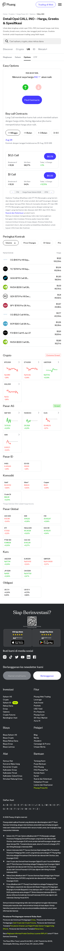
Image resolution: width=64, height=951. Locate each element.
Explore (12, 14)
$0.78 (50, 156)
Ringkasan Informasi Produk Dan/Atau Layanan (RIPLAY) (27, 933)
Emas (33, 919)
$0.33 (50, 175)
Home (5, 14)
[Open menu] (60, 4)
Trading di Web (45, 4)
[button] (53, 355)
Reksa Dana (39, 928)
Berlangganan (47, 675)
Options (32, 14)
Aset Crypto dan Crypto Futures (24, 922)
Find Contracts (31, 99)
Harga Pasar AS (22, 14)
